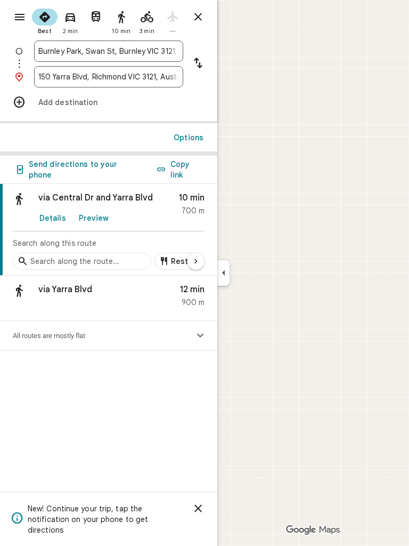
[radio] (45, 20)
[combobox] (108, 51)
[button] (108, 298)
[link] (108, 230)
